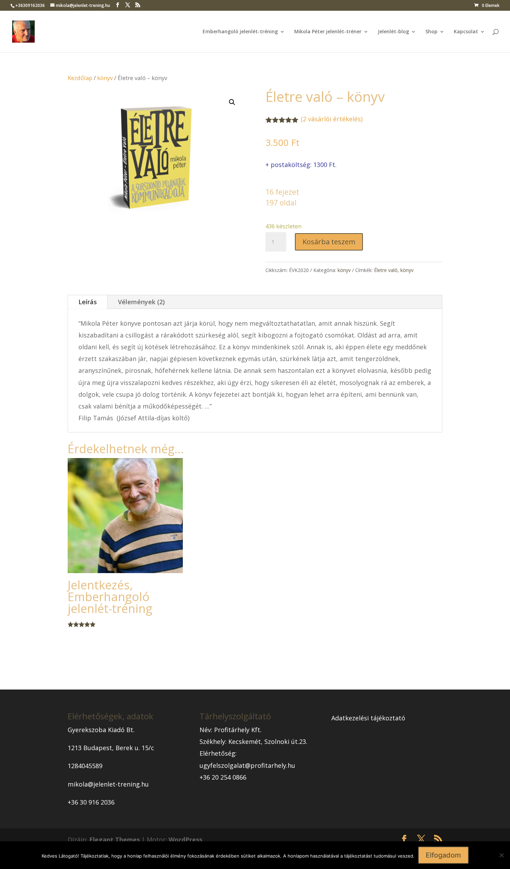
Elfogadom (443, 855)
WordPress (185, 839)
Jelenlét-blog (393, 32)
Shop (431, 32)
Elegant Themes (114, 839)
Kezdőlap (80, 78)
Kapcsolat (466, 32)
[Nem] (501, 855)
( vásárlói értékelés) (332, 119)
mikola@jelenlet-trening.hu (108, 784)
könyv (105, 78)
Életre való (386, 270)
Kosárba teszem (329, 241)
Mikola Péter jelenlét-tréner (328, 32)
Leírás (87, 302)
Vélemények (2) (141, 302)
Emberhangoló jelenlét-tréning (240, 32)
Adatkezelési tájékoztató (368, 718)
